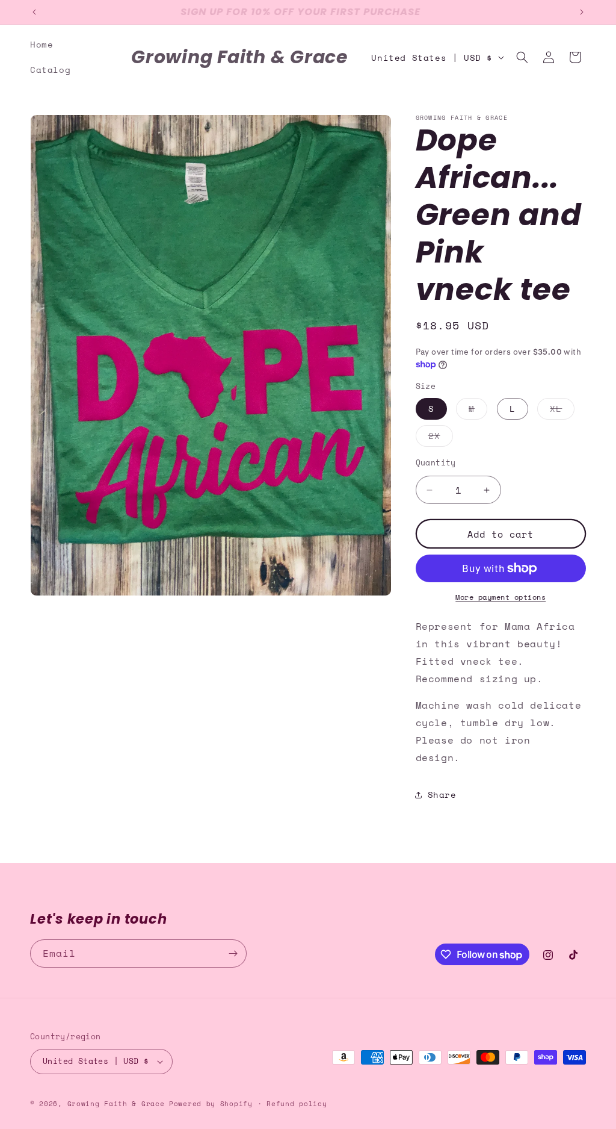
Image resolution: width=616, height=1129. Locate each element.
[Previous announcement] (34, 12)
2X (440, 438)
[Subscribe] (233, 953)
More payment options (500, 597)
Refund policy (296, 1104)
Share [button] (442, 794)
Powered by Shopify (211, 1104)
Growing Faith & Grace (116, 1104)
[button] (522, 57)
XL (562, 411)
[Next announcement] (581, 12)
